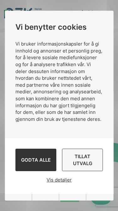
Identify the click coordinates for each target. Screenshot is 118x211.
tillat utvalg (82, 159)
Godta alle (35, 160)
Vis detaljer (59, 180)
